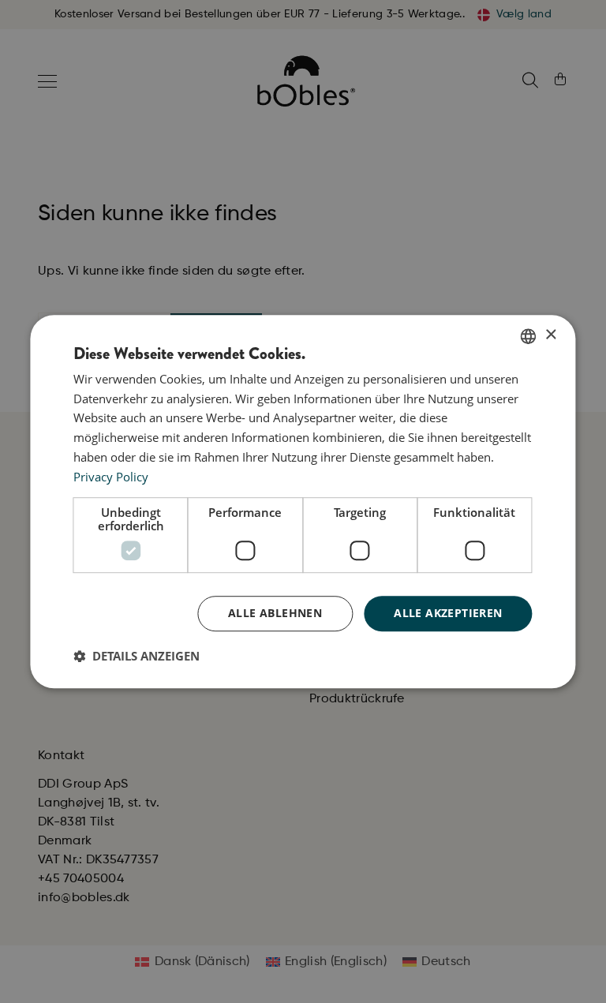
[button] (136, 655)
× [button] (550, 335)
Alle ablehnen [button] (275, 613)
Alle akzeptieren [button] (448, 613)
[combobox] (529, 336)
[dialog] (302, 502)
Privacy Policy (110, 477)
